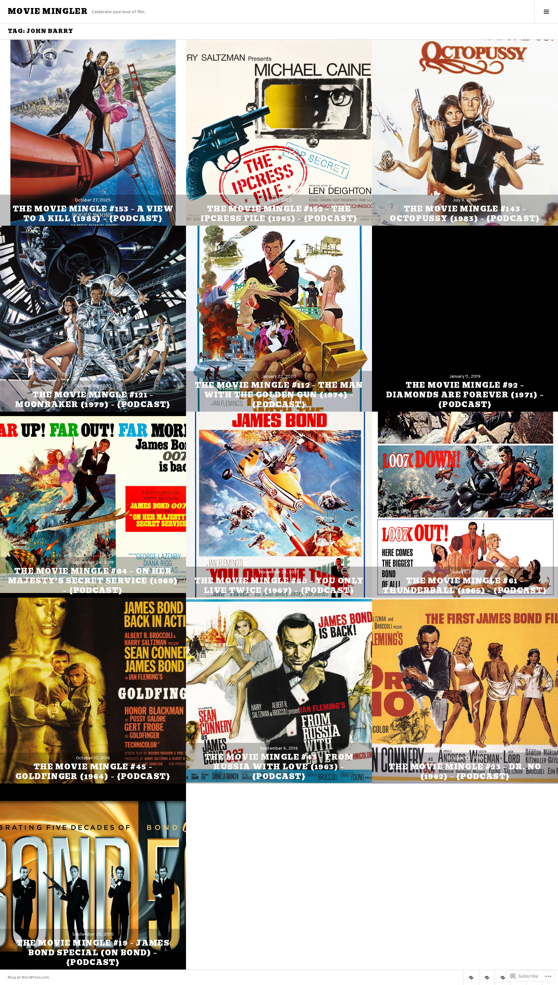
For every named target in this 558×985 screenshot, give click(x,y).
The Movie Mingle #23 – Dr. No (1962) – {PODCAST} (465, 771)
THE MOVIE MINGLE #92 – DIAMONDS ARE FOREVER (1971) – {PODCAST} (465, 395)
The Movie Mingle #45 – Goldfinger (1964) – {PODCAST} (93, 771)
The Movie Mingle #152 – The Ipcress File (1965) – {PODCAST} (279, 213)
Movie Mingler (48, 11)
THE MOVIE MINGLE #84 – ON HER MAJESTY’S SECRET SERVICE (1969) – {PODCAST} (93, 581)
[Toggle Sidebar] (546, 11)
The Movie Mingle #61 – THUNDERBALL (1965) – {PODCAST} (465, 585)
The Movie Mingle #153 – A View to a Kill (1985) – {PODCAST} (93, 213)
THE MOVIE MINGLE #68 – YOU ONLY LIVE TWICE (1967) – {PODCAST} (279, 585)
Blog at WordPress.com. (29, 977)
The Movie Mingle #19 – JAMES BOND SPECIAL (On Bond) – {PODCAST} (93, 953)
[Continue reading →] (93, 133)
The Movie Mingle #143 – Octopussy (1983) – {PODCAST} (465, 213)
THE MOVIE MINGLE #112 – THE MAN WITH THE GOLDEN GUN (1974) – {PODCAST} (279, 395)
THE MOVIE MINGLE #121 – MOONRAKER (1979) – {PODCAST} (93, 399)
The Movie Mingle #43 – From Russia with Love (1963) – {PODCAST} (279, 767)
